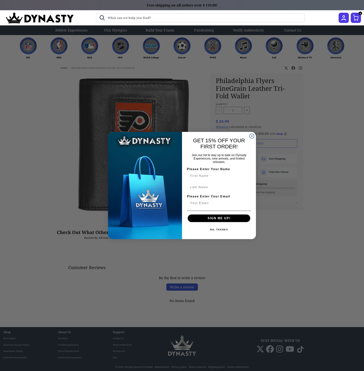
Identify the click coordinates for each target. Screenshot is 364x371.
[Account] (344, 18)
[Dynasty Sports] (44, 18)
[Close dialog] (251, 136)
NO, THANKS (219, 229)
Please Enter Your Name (208, 169)
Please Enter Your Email (208, 196)
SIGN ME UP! (219, 218)
